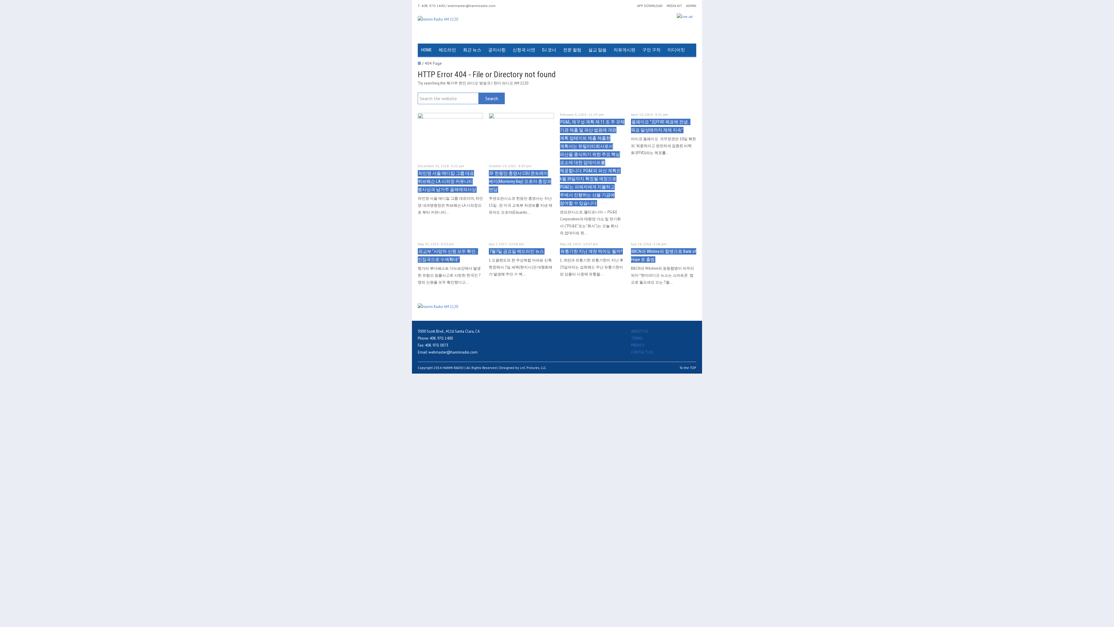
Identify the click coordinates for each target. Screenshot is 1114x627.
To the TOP (687, 367)
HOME (426, 50)
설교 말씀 (597, 50)
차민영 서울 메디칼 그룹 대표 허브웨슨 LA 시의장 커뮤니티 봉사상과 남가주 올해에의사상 (447, 181)
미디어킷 (676, 50)
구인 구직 (651, 50)
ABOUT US (639, 331)
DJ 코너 (549, 50)
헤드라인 (447, 50)
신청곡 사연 (524, 50)
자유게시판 (624, 50)
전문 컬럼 (572, 50)
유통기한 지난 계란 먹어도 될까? (591, 251)
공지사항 (497, 50)
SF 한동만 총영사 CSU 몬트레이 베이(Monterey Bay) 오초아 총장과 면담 (520, 181)
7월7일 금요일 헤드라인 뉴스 (516, 251)
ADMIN (691, 6)
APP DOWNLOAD (650, 6)
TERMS (637, 338)
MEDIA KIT (674, 6)
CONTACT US (642, 352)
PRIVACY (637, 345)
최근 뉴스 (472, 50)
